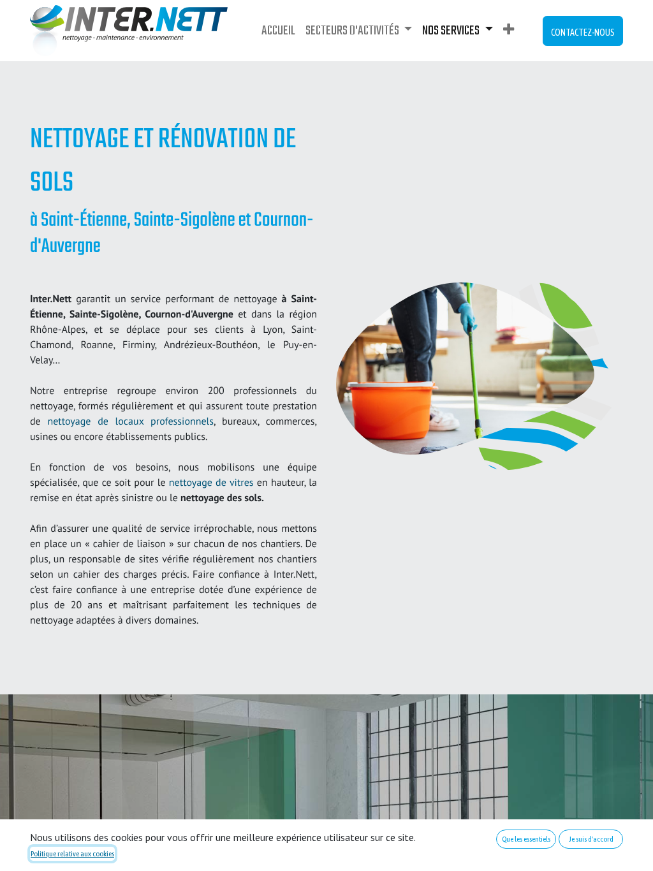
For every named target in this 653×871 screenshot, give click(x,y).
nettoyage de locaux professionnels (130, 421)
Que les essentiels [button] (526, 839)
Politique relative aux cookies (72, 853)
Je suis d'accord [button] (591, 839)
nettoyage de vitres (211, 482)
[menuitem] (278, 31)
